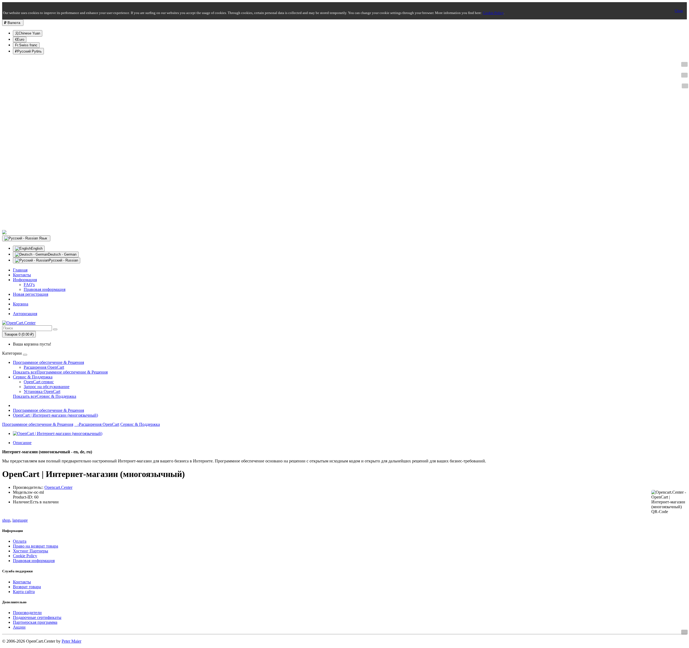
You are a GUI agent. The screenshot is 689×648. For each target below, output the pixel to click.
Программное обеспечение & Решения (48, 362)
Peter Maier (71, 641)
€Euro (19, 39)
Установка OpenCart (42, 391)
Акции (19, 627)
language (20, 520)
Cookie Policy (493, 13)
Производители (27, 612)
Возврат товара (27, 586)
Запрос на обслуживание (46, 386)
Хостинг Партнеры (30, 551)
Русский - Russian (63, 260)
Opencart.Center (58, 487)
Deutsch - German (62, 254)
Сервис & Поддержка (32, 377)
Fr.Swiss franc (26, 45)
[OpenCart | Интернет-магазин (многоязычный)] (57, 433)
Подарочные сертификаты (37, 617)
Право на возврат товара (35, 546)
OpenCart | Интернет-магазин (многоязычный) (55, 415)
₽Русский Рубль (28, 51)
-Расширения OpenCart (96, 424)
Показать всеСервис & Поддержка (44, 396)
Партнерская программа (35, 622)
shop (6, 520)
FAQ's (29, 284)
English (37, 248)
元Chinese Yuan (27, 33)
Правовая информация (44, 289)
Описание (22, 442)
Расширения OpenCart (44, 367)
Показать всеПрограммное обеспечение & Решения (60, 372)
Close (679, 11)
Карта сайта (24, 591)
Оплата (19, 541)
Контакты (22, 582)
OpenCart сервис (39, 381)
